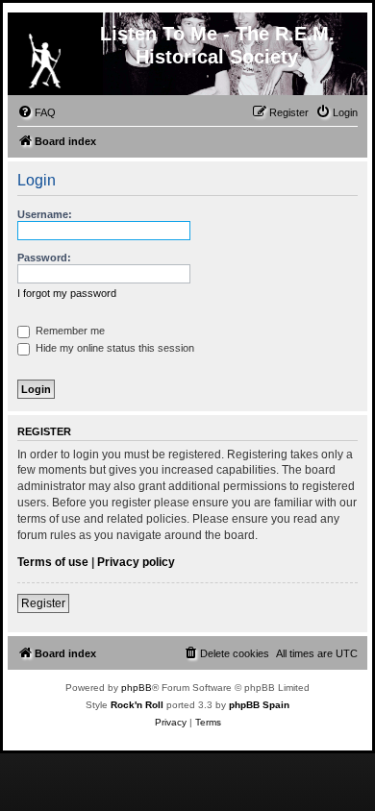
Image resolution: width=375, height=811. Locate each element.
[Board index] (44, 56)
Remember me (69, 330)
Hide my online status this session (113, 348)
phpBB (136, 687)
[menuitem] (36, 112)
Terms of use (52, 562)
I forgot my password (66, 293)
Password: (44, 257)
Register (43, 603)
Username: (44, 214)
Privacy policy (136, 562)
